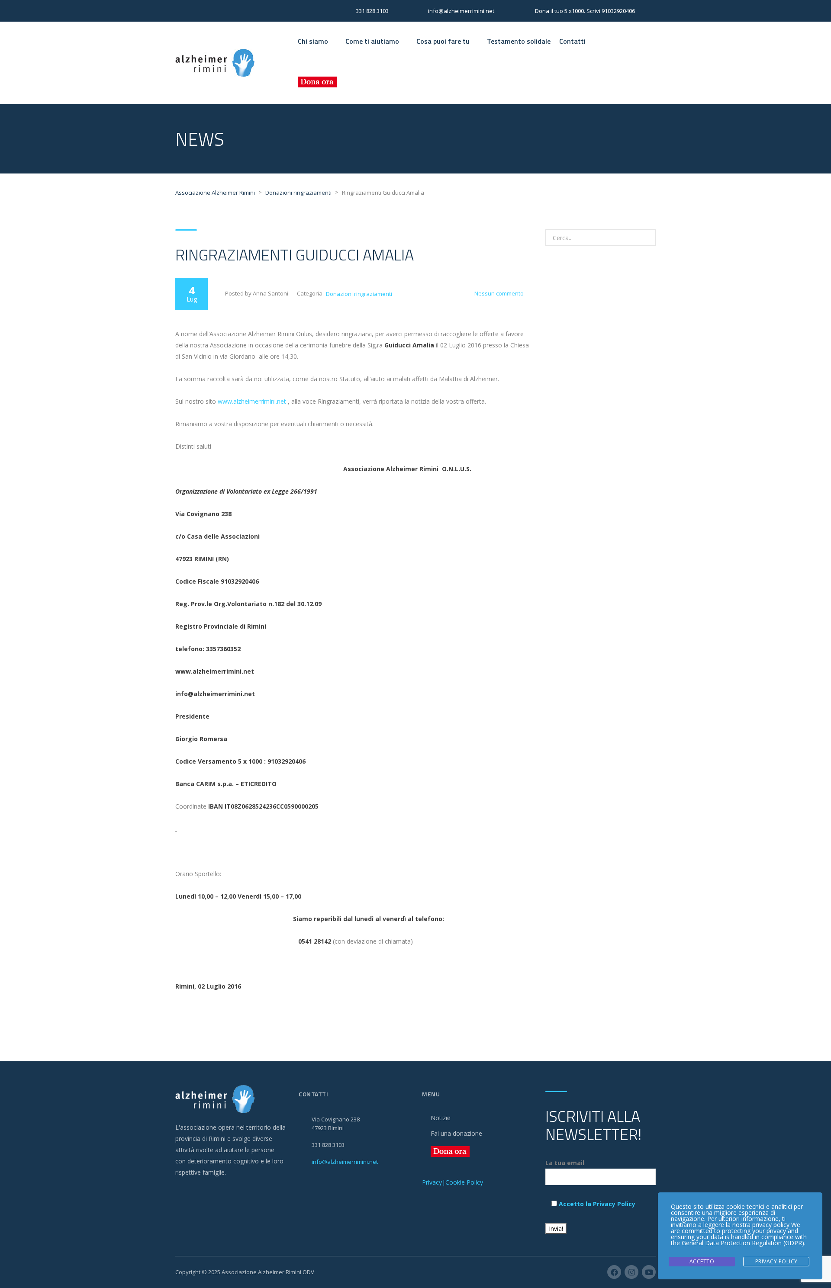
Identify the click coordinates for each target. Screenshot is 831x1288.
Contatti (572, 41)
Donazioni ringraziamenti (359, 294)
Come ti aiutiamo (372, 41)
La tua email (564, 1163)
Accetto (702, 1261)
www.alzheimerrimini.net (252, 401)
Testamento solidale (519, 41)
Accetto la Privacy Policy (597, 1204)
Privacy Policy (776, 1261)
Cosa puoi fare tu (443, 41)
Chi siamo (313, 41)
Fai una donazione (456, 1133)
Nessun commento (499, 293)
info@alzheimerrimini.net (345, 1162)
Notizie (441, 1118)
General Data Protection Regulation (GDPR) (743, 1243)
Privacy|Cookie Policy (452, 1182)
